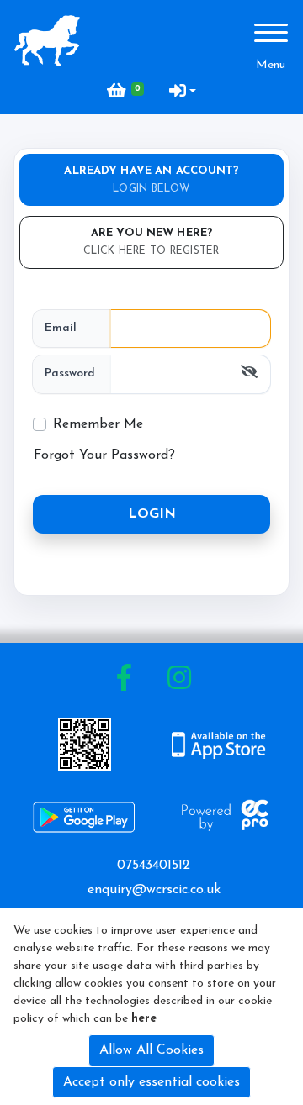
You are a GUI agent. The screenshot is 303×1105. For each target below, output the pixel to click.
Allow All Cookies (151, 1050)
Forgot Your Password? (104, 455)
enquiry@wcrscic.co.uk (154, 890)
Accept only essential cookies (151, 1082)
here (144, 1019)
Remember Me (98, 424)
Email (61, 328)
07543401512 (153, 865)
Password (70, 373)
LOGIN (152, 514)
